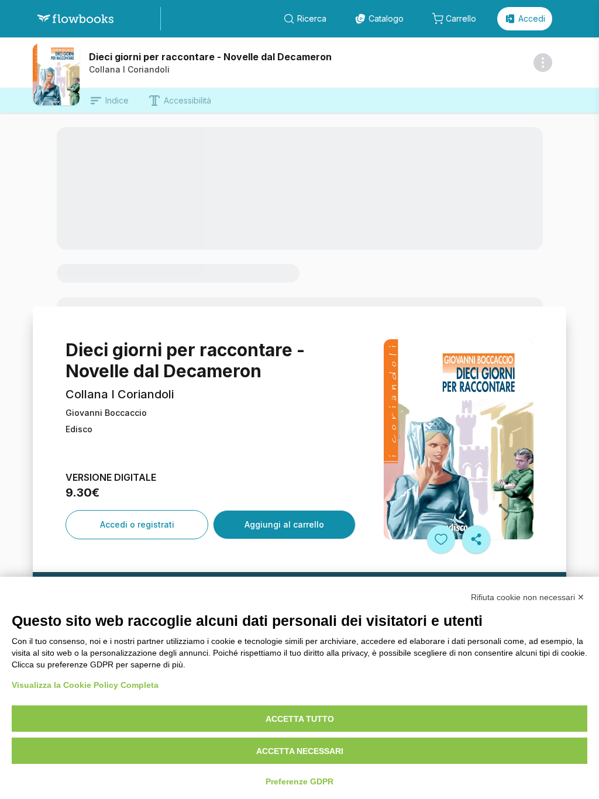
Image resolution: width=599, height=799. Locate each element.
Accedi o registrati (137, 524)
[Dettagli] (542, 62)
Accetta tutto (300, 719)
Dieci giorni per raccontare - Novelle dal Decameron (210, 57)
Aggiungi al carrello (284, 524)
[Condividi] (476, 539)
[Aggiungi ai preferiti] (441, 539)
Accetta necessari (299, 751)
